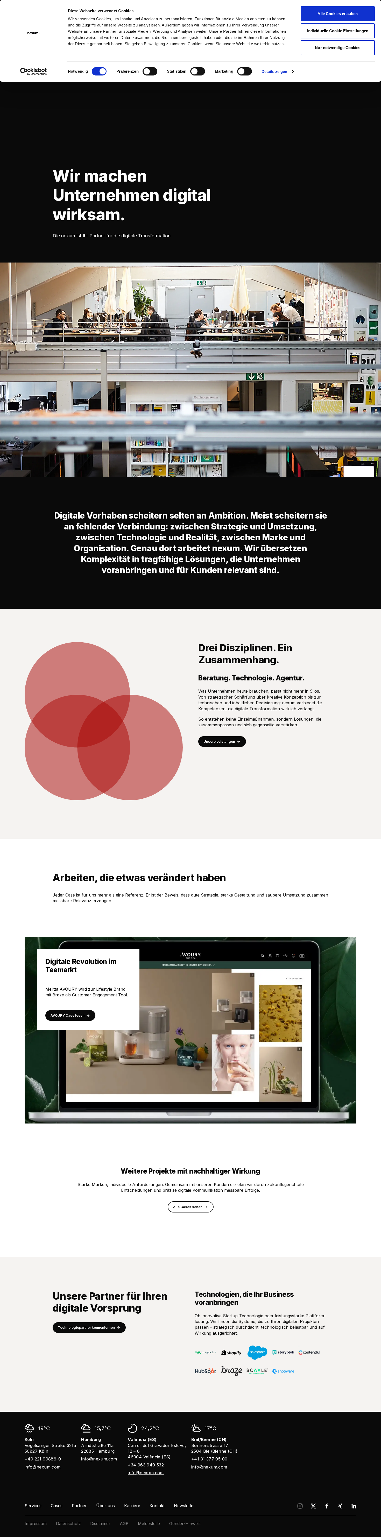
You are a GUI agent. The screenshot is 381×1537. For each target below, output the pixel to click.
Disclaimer (100, 1523)
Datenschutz (68, 1523)
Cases (56, 1505)
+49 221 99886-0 (43, 1459)
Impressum (36, 1523)
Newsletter (184, 1505)
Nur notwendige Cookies (337, 47)
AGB (124, 1523)
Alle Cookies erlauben (338, 13)
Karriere (132, 1505)
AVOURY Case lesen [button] (67, 1015)
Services (33, 1505)
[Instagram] (299, 1506)
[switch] (150, 71)
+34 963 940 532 (146, 1464)
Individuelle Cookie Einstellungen (337, 31)
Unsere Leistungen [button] (219, 741)
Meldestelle (149, 1523)
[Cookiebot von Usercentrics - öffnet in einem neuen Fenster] (33, 71)
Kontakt (157, 1505)
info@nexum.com (43, 1467)
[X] (313, 1506)
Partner (79, 1505)
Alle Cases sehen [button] (187, 1207)
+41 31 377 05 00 (209, 1459)
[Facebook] (326, 1506)
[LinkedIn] (353, 1506)
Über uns (105, 1505)
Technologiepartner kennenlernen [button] (86, 1327)
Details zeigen (274, 71)
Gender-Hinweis (185, 1523)
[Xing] (340, 1506)
